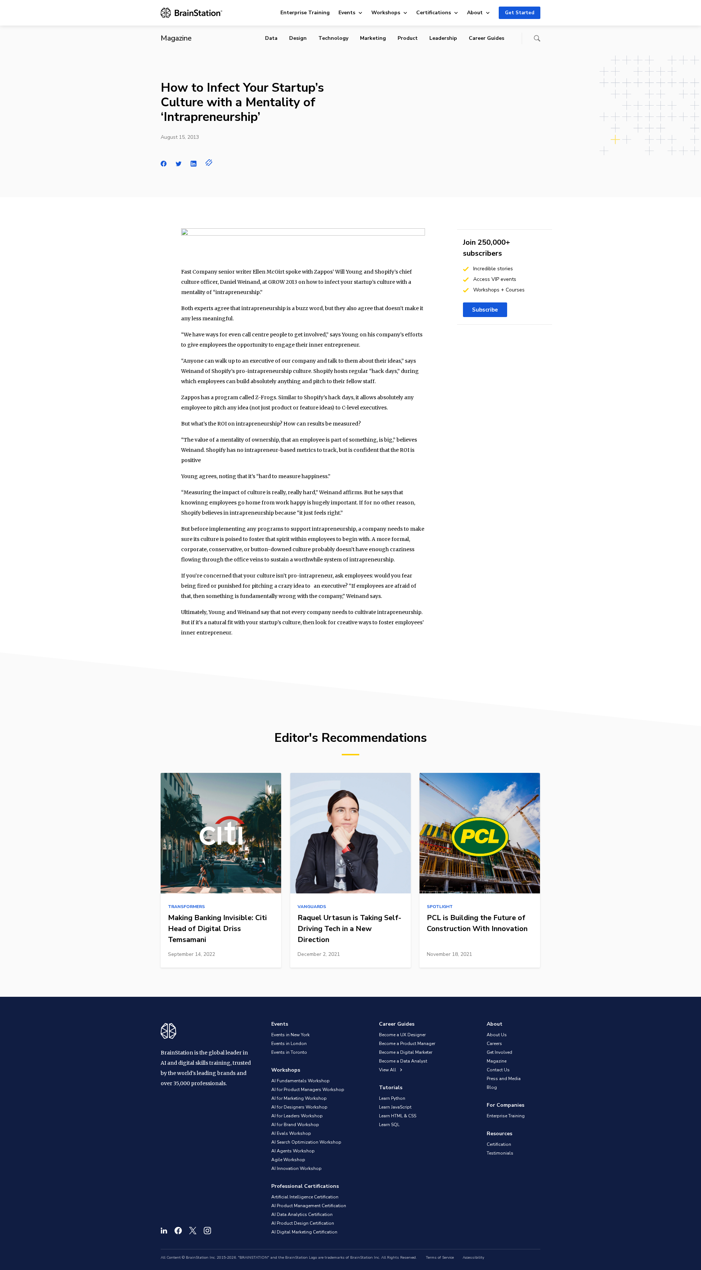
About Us (497, 1035)
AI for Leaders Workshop (297, 1116)
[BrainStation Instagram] (207, 1230)
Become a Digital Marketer (405, 1052)
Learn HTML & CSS (397, 1116)
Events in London (289, 1043)
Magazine (496, 1061)
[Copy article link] (209, 162)
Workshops (385, 12)
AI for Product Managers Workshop (307, 1089)
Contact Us (498, 1070)
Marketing (373, 38)
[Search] (537, 38)
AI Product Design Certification (302, 1223)
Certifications (433, 12)
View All (388, 1070)
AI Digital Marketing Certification (304, 1232)
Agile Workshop (288, 1160)
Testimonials (500, 1153)
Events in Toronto (289, 1052)
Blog (492, 1087)
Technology (333, 38)
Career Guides (486, 38)
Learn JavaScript (395, 1107)
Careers (494, 1043)
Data (271, 38)
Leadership (443, 38)
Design (298, 38)
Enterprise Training (305, 12)
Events (346, 12)
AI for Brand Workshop (295, 1125)
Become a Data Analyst (403, 1061)
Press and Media (504, 1079)
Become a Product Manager (407, 1043)
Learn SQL (389, 1125)
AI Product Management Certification (308, 1206)
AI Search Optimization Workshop (306, 1142)
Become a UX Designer (402, 1035)
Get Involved (499, 1052)
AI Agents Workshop (293, 1151)
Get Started (519, 12)
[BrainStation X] (192, 1230)
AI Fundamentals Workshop (300, 1081)
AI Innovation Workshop (296, 1168)
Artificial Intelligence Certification (304, 1197)
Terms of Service (440, 1257)
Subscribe (485, 309)
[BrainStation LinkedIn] (164, 1230)
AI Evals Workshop (291, 1133)
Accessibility (473, 1257)
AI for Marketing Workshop (299, 1098)
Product (408, 38)
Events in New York (290, 1035)
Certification (499, 1144)
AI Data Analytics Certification (302, 1214)
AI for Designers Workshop (299, 1107)
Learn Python (392, 1098)
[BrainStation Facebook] (178, 1230)
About (475, 12)
